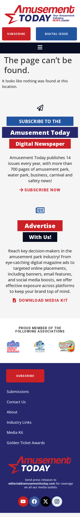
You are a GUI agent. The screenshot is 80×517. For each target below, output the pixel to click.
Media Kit (15, 432)
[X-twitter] (46, 501)
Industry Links (19, 422)
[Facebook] (34, 501)
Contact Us (16, 401)
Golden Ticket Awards (26, 442)
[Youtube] (23, 501)
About (12, 411)
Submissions (18, 391)
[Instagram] (57, 501)
